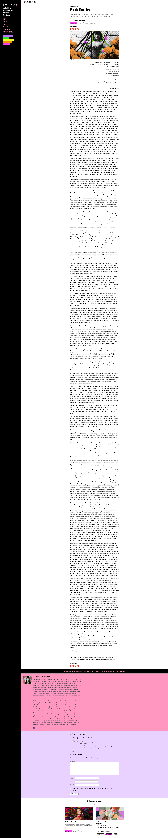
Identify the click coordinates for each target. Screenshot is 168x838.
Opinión (80, 23)
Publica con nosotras (150, 2)
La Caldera (7, 8)
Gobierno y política (100, 834)
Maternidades (92, 23)
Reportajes (5, 21)
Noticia (4, 24)
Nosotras (140, 2)
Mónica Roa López (105, 831)
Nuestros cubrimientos (8, 33)
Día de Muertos (80, 9)
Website (72, 785)
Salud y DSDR (6, 38)
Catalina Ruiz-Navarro (80, 20)
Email (72, 781)
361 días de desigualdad (71, 822)
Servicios (6, 15)
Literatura (86, 23)
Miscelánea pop (73, 23)
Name (72, 778)
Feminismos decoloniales (8, 40)
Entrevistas (5, 23)
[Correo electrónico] (34, 728)
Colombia (80, 831)
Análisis (4, 18)
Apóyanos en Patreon (8, 11)
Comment (73, 761)
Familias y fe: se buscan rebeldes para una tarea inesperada (109, 823)
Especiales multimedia (8, 31)
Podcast (5, 28)
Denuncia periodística (161, 2)
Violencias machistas (7, 35)
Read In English (6, 29)
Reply (73, 751)
